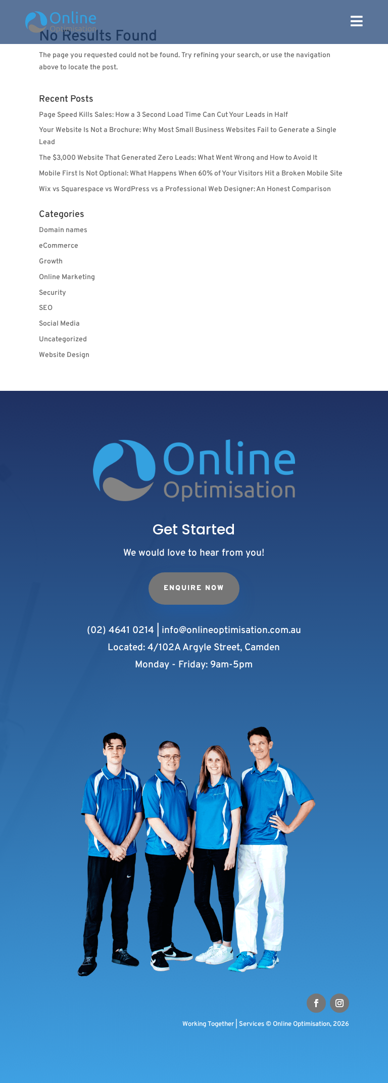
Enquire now (194, 588)
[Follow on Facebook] (316, 1003)
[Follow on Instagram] (339, 1003)
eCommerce (58, 246)
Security (52, 293)
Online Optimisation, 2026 (307, 1024)
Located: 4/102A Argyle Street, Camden (194, 648)
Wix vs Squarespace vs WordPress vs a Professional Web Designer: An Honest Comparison (185, 189)
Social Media (59, 324)
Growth (51, 261)
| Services (250, 1024)
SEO (46, 308)
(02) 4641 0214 (120, 630)
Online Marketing (67, 277)
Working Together (208, 1024)
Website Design (64, 355)
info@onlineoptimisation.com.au (231, 630)
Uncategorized (63, 339)
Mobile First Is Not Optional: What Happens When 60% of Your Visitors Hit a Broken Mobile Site (191, 173)
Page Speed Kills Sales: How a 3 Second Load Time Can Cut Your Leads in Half (163, 115)
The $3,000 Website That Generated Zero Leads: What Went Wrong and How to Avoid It (178, 158)
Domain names (63, 230)
